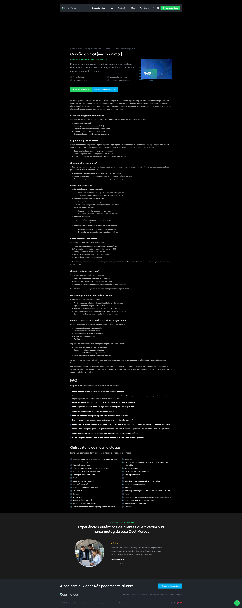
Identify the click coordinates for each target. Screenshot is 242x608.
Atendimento (145, 8)
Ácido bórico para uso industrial (85, 487)
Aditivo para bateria (132, 475)
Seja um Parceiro (175, 595)
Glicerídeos (129, 507)
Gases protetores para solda (84, 475)
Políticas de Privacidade (159, 595)
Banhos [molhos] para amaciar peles (87, 471)
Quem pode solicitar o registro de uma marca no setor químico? (98, 392)
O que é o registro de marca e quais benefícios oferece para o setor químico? (103, 402)
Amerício (128, 487)
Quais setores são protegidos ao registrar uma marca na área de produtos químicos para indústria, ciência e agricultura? (121, 429)
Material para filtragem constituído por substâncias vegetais (148, 491)
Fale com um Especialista (103, 90)
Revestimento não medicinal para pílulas (140, 500)
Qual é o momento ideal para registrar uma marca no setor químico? (100, 416)
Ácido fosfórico (131, 459)
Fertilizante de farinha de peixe (84, 503)
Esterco (76, 494)
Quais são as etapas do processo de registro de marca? (94, 411)
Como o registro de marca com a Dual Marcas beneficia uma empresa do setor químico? (108, 438)
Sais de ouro (78, 491)
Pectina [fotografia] (80, 484)
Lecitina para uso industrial (83, 481)
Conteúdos (122, 8)
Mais (133, 8)
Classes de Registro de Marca (89, 49)
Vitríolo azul (77, 497)
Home (72, 49)
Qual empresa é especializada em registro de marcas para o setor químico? (103, 407)
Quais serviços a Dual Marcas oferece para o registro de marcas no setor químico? (105, 433)
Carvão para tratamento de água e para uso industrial (94, 507)
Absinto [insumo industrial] (83, 465)
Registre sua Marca (80, 90)
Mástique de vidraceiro (133, 478)
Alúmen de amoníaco (133, 468)
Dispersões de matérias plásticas (137, 471)
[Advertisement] (121, 26)
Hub (111, 8)
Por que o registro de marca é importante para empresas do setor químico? (102, 420)
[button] (120, 563)
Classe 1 (108, 49)
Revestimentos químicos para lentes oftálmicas (91, 468)
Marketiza (136, 603)
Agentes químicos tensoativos (136, 503)
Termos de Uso (143, 595)
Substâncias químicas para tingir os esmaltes (142, 481)
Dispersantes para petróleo (135, 484)
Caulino (76, 478)
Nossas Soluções (98, 8)
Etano (127, 494)
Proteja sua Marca (171, 8)
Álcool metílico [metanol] (82, 500)
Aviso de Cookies (129, 595)
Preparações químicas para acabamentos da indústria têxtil (148, 497)
